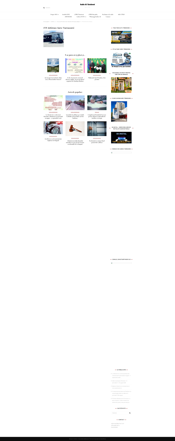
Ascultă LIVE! (66, 14)
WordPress (103, 438)
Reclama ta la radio (107, 14)
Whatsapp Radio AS (95, 17)
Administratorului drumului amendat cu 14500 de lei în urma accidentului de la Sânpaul (75, 142)
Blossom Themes (89, 438)
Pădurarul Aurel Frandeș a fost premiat (97, 78)
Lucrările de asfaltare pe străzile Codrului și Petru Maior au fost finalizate (75, 116)
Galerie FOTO (81, 17)
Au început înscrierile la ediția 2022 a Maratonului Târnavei (53, 78)
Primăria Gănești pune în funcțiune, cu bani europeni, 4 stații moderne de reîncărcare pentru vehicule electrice (121, 400)
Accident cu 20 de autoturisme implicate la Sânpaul (53, 139)
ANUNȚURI (68, 17)
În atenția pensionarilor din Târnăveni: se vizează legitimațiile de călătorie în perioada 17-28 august (121, 393)
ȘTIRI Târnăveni (79, 14)
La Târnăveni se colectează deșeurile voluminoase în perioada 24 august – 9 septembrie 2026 (53, 116)
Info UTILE (121, 14)
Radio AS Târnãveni (87, 4)
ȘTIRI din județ (93, 14)
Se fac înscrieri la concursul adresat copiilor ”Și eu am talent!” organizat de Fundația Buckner (75, 79)
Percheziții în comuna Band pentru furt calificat (97, 141)
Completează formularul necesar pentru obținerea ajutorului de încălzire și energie (97, 116)
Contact (108, 17)
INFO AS (52, 21)
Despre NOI (54, 14)
